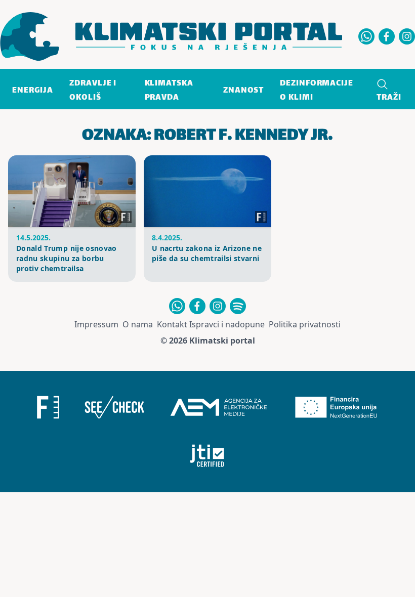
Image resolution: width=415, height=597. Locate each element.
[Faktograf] (48, 407)
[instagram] (407, 36)
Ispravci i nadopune (227, 324)
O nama (137, 324)
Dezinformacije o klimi (316, 90)
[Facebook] (387, 36)
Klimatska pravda (169, 90)
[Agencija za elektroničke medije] (219, 407)
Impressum (96, 324)
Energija (32, 90)
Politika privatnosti (305, 324)
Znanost (243, 90)
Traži (389, 98)
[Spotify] (238, 306)
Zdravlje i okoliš (92, 90)
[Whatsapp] (366, 36)
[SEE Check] (114, 407)
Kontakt (172, 324)
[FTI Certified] (207, 456)
